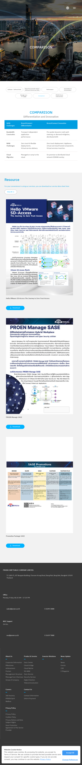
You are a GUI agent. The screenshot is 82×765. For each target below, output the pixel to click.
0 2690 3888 (49, 609)
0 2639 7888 (49, 635)
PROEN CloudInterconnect (59, 95)
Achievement (10, 668)
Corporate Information (14, 662)
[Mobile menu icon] (74, 8)
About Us (9, 656)
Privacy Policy (11, 708)
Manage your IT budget (23, 95)
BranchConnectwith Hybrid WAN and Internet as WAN (32, 89)
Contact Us (28, 689)
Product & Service (30, 656)
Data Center (28, 662)
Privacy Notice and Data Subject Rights (14, 721)
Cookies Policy (11, 717)
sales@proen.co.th (13, 609)
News (63, 662)
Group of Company (12, 680)
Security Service (30, 677)
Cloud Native (28, 668)
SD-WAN (27, 671)
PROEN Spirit (10, 698)
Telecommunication (31, 683)
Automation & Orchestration (67, 89)
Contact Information (31, 696)
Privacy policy (45, 759)
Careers (8, 689)
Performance (49, 89)
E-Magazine (65, 671)
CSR (62, 668)
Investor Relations (49, 656)
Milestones (10, 665)
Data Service (28, 674)
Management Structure (14, 674)
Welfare (8, 701)
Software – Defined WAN (14, 89)
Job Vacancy (10, 696)
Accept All (70, 753)
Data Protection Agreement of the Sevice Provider (14, 727)
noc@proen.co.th (12, 635)
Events (63, 665)
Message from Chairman (14, 677)
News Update (65, 656)
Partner (8, 671)
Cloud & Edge (29, 665)
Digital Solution (29, 680)
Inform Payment (30, 698)
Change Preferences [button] (70, 760)
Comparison (41, 96)
